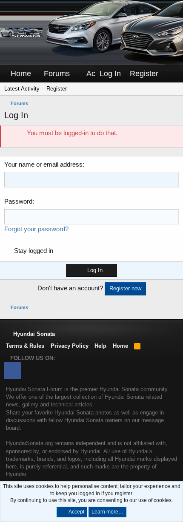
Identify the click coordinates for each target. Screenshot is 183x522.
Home (21, 73)
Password (18, 201)
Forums (57, 73)
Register (56, 88)
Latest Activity (22, 88)
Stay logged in (33, 250)
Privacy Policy (70, 346)
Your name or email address (43, 164)
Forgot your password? (36, 229)
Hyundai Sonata (33, 334)
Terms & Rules (25, 346)
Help (100, 346)
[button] (75, 73)
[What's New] (171, 73)
